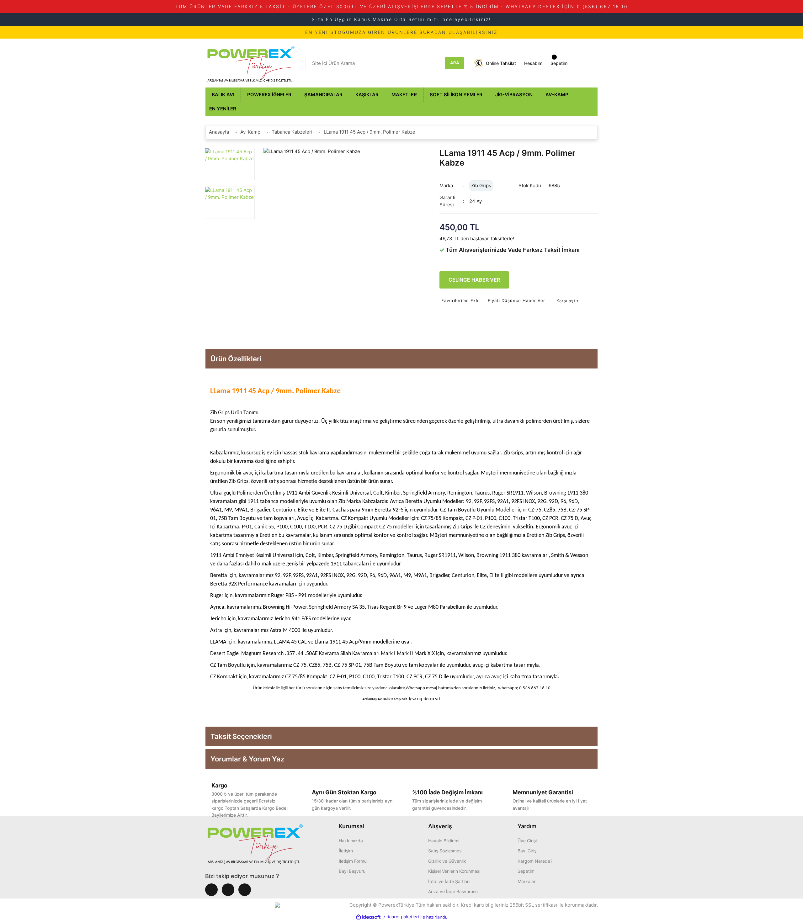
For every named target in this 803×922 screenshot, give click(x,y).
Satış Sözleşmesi (445, 850)
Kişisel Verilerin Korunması (454, 871)
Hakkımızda (351, 840)
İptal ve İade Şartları (449, 881)
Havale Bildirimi (443, 840)
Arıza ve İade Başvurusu (453, 891)
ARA (454, 62)
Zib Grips (481, 185)
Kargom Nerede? (535, 861)
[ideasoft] (368, 917)
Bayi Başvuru (352, 871)
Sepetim (526, 871)
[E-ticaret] (400, 917)
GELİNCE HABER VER (474, 280)
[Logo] (251, 63)
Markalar (526, 881)
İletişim (346, 850)
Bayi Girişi (527, 850)
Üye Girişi (527, 840)
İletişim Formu (353, 861)
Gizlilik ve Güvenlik (447, 861)
